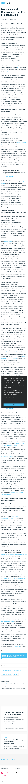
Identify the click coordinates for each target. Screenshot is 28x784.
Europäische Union (6, 670)
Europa (15, 674)
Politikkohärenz (17, 670)
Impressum (3, 781)
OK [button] (14, 405)
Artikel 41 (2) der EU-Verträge (12, 352)
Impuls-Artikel (16, 646)
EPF (7, 71)
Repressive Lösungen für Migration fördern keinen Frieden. (14, 171)
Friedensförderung (6, 674)
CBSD (18, 153)
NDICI (18, 67)
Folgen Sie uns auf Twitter (9, 760)
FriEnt (20, 686)
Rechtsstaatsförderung (7, 456)
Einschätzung (8, 241)
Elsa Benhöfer (12, 19)
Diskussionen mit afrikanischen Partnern (15, 578)
